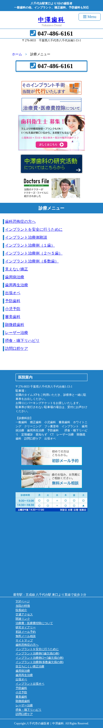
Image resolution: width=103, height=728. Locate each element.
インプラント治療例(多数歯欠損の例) (39, 662)
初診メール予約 (26, 631)
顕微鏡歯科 (14, 325)
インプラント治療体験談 (26, 237)
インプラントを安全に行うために (34, 229)
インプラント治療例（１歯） (30, 245)
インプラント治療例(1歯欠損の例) (37, 653)
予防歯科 (12, 301)
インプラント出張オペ (30, 683)
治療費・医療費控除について (34, 623)
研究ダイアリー (26, 627)
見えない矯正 (16, 269)
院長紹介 (21, 610)
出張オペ (12, 293)
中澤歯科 (51, 20)
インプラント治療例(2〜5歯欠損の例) (39, 657)
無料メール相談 (26, 636)
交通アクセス (24, 614)
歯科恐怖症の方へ (20, 221)
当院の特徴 (23, 605)
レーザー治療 (16, 333)
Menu (91, 17)
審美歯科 (12, 317)
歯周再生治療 (16, 285)
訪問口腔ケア (16, 348)
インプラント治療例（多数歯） (32, 261)
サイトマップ (24, 640)
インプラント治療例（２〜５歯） (34, 253)
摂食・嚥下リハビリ (22, 340)
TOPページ (23, 601)
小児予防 (12, 309)
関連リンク (23, 618)
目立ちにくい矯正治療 (30, 666)
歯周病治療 (14, 277)
